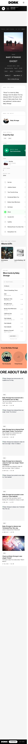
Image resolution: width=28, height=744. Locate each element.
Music (11, 71)
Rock (6, 71)
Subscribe (13, 741)
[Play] (3, 8)
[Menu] (23, 2)
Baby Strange (10, 29)
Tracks (3, 29)
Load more (13, 336)
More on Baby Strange (13, 79)
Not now (21, 741)
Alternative (19, 71)
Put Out (18, 29)
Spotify (7, 75)
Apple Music (17, 75)
